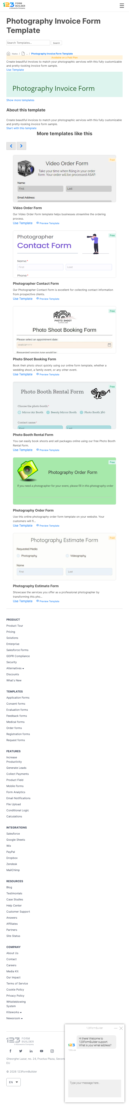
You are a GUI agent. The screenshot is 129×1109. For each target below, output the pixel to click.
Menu (122, 6)
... (27, 53)
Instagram (52, 1051)
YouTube (42, 1051)
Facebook (10, 1051)
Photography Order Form (33, 510)
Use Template (15, 69)
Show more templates (20, 100)
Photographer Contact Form (36, 284)
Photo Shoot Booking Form (34, 359)
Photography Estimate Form (36, 586)
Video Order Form (27, 208)
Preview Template (49, 223)
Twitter (21, 1051)
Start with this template (21, 128)
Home (15, 53)
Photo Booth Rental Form (33, 435)
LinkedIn (31, 1051)
